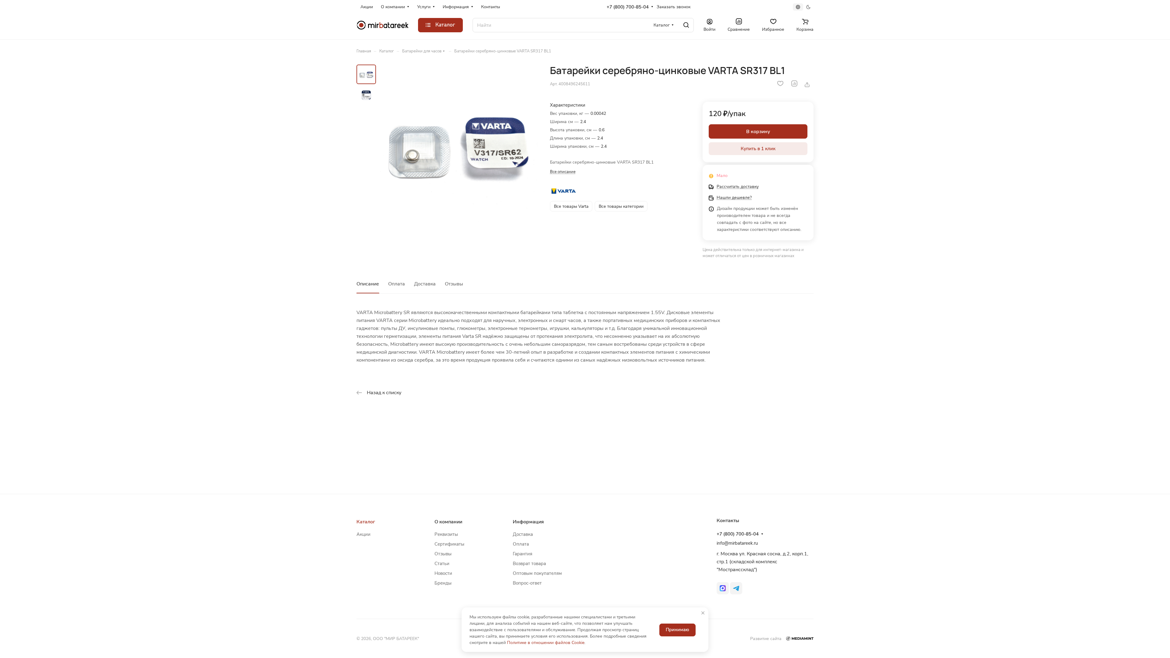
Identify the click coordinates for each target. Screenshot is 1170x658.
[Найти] (686, 25)
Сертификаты (449, 544)
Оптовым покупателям (537, 573)
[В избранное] (780, 83)
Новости (443, 573)
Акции (363, 534)
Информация (528, 521)
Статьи (441, 564)
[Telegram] (736, 588)
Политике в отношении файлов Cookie (545, 643)
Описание (367, 284)
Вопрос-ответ (527, 583)
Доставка (425, 284)
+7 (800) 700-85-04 (628, 7)
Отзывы (454, 284)
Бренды (443, 583)
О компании (448, 521)
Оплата (396, 284)
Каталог (365, 521)
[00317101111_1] (458, 143)
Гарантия (522, 554)
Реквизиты (446, 534)
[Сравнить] (794, 83)
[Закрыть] (702, 612)
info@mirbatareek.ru (737, 543)
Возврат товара (529, 564)
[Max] (723, 588)
